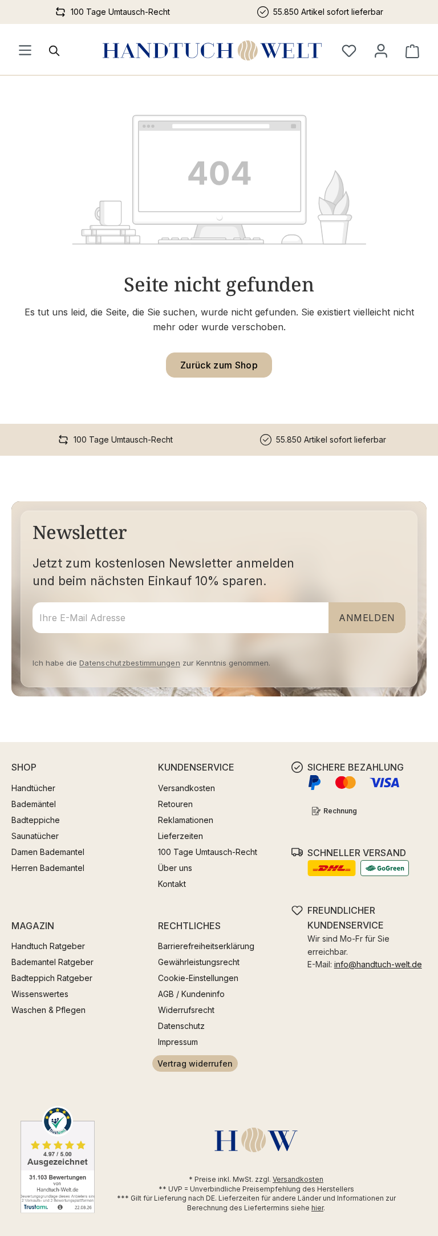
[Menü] (25, 50)
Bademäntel (33, 804)
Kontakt (172, 884)
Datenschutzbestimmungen (129, 662)
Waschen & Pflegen (48, 1010)
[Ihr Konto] (381, 50)
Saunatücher (35, 836)
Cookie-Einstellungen (198, 978)
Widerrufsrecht (186, 1010)
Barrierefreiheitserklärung (206, 946)
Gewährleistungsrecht (199, 962)
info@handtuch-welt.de (378, 964)
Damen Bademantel (47, 852)
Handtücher (33, 788)
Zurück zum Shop (219, 365)
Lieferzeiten (180, 836)
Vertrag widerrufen (195, 1063)
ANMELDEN (367, 617)
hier (317, 1207)
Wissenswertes (39, 994)
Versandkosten (186, 788)
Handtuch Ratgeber (48, 946)
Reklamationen (185, 820)
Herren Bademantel (47, 868)
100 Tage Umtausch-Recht (207, 852)
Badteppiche (35, 820)
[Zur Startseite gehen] (212, 50)
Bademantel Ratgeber (52, 962)
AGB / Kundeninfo (191, 994)
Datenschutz (181, 1026)
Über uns (175, 868)
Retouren (175, 804)
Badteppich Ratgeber (51, 978)
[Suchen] (54, 50)
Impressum (178, 1042)
